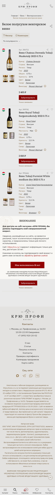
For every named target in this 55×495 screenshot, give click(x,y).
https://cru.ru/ (13, 247)
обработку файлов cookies (35, 255)
